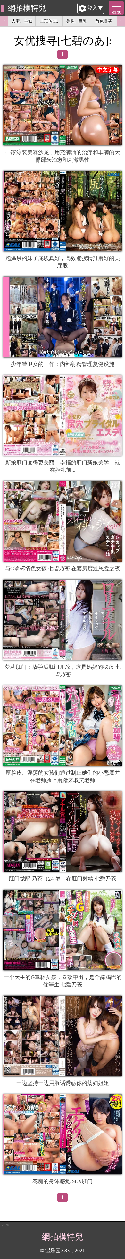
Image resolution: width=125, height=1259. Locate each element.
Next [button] (121, 21)
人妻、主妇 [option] (22, 21)
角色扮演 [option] (103, 21)
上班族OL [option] (49, 21)
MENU (116, 12)
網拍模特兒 (27, 8)
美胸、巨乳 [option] (76, 21)
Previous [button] (4, 21)
